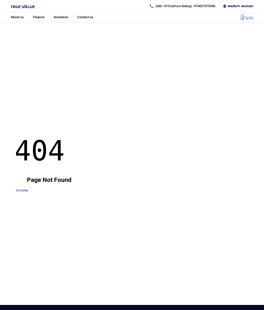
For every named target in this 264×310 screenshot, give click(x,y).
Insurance (61, 17)
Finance (38, 17)
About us (17, 17)
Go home (22, 190)
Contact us (85, 17)
